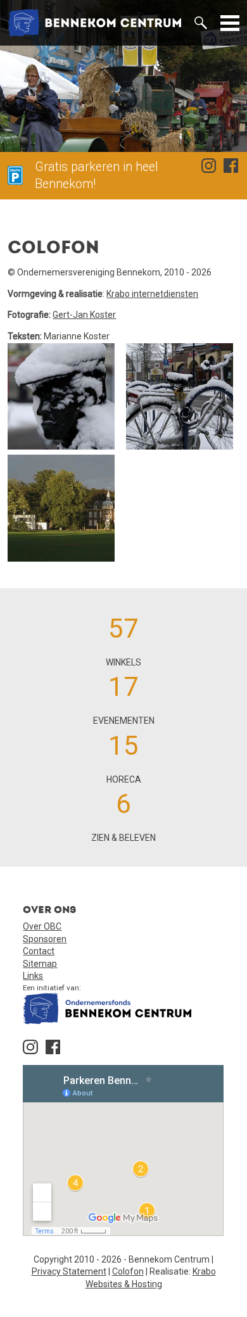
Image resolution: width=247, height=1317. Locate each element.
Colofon (128, 1271)
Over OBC (42, 926)
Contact (38, 951)
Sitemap (40, 964)
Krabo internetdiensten (152, 294)
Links (33, 976)
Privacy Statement (69, 1271)
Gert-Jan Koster (84, 315)
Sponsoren (44, 939)
